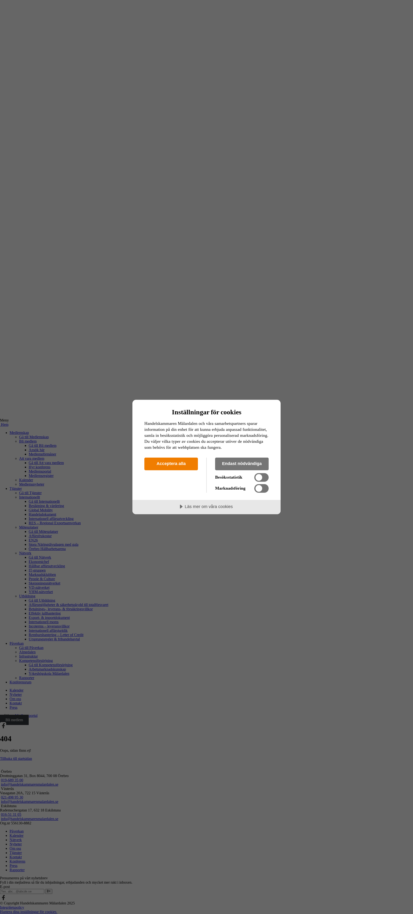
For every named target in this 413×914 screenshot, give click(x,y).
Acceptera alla (171, 463)
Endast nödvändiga (242, 463)
